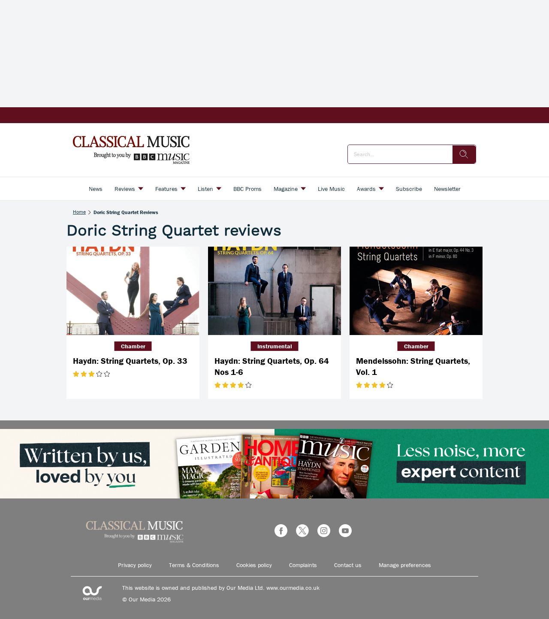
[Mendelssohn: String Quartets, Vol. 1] (416, 291)
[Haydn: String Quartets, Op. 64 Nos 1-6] (274, 291)
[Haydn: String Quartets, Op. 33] (132, 291)
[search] (464, 154)
